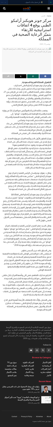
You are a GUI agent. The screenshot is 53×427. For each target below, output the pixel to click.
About (49, 416)
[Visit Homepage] (27, 8)
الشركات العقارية (28, 366)
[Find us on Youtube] (31, 350)
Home (49, 16)
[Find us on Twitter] (43, 350)
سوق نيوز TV (12, 362)
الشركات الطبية (28, 362)
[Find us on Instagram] (37, 350)
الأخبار (43, 16)
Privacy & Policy (26, 416)
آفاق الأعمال (46, 362)
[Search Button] (4, 8)
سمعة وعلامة (29, 375)
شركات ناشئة (12, 366)
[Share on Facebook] (45, 76)
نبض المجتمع (12, 375)
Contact (14, 416)
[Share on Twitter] (20, 76)
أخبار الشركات (46, 369)
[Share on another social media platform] (8, 76)
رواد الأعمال (29, 372)
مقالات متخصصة (11, 369)
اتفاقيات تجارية (46, 372)
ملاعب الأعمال (11, 372)
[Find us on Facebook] (48, 350)
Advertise (39, 416)
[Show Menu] (49, 8)
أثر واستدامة (46, 366)
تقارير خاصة (29, 369)
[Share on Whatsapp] (33, 76)
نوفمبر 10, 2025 (45, 44)
